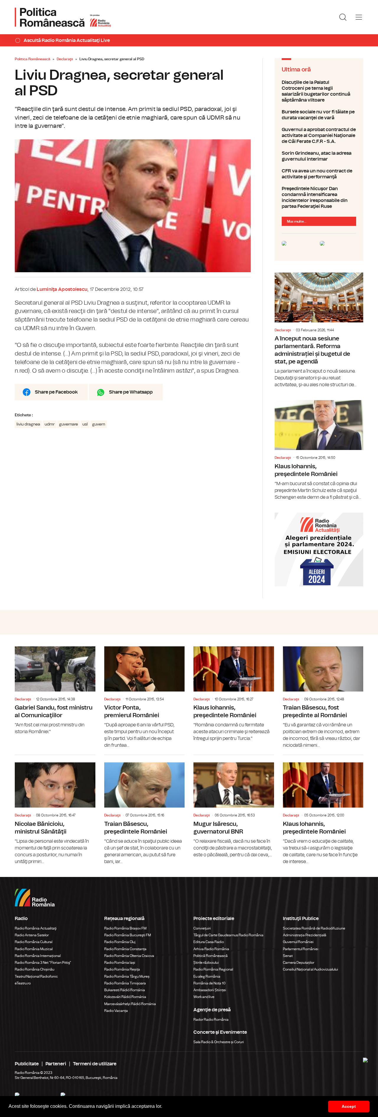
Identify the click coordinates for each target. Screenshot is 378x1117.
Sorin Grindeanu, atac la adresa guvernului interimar (319, 156)
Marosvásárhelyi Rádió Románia (130, 1004)
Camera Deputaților (298, 962)
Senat (288, 956)
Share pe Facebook (56, 392)
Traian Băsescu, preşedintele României (144, 810)
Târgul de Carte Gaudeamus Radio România (228, 935)
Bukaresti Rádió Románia (124, 990)
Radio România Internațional (38, 956)
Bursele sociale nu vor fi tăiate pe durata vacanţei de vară (319, 115)
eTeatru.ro (23, 983)
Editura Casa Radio (208, 942)
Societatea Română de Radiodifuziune (314, 928)
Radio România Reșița (122, 969)
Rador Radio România (211, 1019)
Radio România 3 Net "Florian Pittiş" (43, 962)
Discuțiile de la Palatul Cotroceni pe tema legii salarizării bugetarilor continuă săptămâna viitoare (319, 91)
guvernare (68, 424)
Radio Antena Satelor (32, 935)
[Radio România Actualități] (63, 17)
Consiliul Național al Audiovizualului (310, 969)
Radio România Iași (119, 962)
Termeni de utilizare (94, 1063)
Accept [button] (349, 1106)
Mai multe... (297, 221)
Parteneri (55, 1063)
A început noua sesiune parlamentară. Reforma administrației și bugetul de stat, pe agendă (319, 330)
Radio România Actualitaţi (36, 928)
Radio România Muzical (34, 949)
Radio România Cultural (33, 942)
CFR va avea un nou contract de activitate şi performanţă (319, 174)
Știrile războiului (206, 962)
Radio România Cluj (120, 942)
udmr (50, 424)
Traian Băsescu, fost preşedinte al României (323, 697)
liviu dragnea (28, 424)
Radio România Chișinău (34, 969)
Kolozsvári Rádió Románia (125, 997)
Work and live (203, 997)
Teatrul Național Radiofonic (36, 976)
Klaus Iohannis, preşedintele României (319, 450)
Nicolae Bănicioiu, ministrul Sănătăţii (55, 810)
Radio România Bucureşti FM (127, 935)
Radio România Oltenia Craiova (129, 956)
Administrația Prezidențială (304, 935)
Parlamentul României (300, 949)
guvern (98, 424)
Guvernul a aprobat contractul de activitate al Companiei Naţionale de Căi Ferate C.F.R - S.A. (319, 135)
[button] (164, 1107)
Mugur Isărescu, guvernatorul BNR (233, 806)
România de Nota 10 (209, 983)
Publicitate (27, 1063)
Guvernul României (298, 942)
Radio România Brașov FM (125, 928)
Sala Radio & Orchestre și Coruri (218, 1042)
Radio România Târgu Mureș (126, 976)
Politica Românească (32, 59)
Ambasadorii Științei (209, 990)
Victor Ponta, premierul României (144, 697)
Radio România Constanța (125, 949)
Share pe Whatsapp (131, 392)
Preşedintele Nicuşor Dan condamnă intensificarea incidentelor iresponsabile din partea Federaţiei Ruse (319, 197)
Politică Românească (210, 956)
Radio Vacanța (116, 1010)
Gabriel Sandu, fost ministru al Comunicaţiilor (55, 691)
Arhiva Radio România (211, 949)
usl (85, 424)
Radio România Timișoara (125, 983)
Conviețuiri (202, 928)
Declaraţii (65, 59)
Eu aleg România (206, 976)
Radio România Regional (213, 969)
